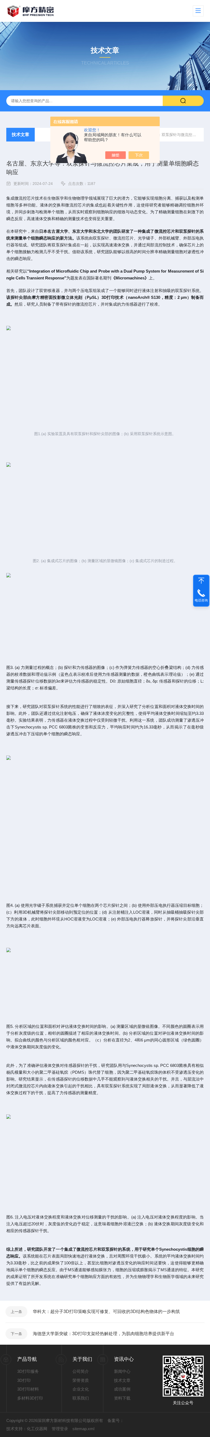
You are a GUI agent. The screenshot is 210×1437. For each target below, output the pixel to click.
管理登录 (60, 1428)
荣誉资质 (80, 1380)
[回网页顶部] (201, 580)
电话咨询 (201, 600)
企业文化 (80, 1389)
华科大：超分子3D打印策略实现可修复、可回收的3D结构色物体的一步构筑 (106, 1311)
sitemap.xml (83, 1428)
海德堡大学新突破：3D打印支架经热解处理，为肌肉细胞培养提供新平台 (103, 1333)
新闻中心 (122, 1371)
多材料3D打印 (30, 1398)
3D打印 (24, 1380)
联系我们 (80, 1398)
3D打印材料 (28, 1389)
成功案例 (122, 1389)
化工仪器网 (37, 1428)
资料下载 (122, 1398)
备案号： (115, 1420)
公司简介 (80, 1371)
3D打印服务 (28, 1371)
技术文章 (20, 134)
